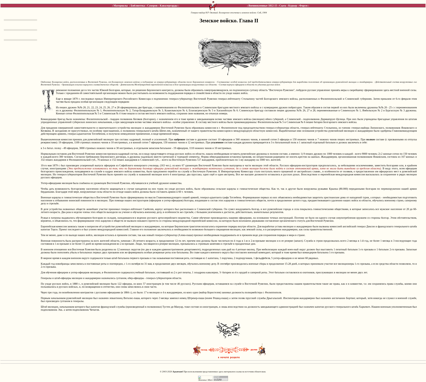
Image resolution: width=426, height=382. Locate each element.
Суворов (152, 5)
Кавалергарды (169, 5)
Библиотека (138, 5)
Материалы (120, 5)
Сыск (282, 5)
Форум (303, 5)
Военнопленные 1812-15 (262, 5)
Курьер (292, 5)
